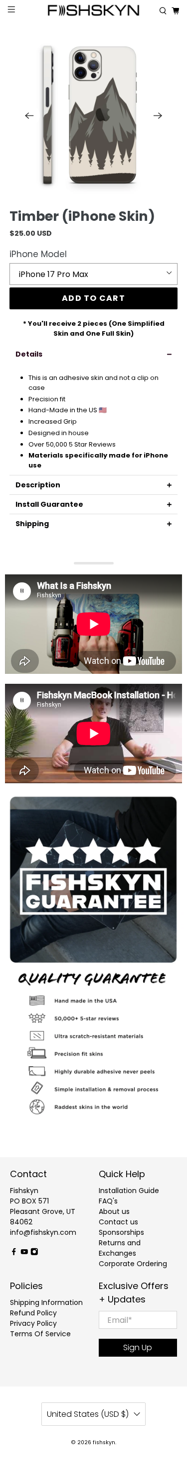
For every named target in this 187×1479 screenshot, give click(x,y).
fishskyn (104, 1442)
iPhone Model (38, 254)
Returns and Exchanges (120, 1248)
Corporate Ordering (133, 1264)
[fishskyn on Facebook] (14, 1253)
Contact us (118, 1222)
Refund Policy (33, 1313)
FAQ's (108, 1201)
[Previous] (29, 115)
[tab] (93, 354)
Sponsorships (121, 1232)
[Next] (158, 115)
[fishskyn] (94, 11)
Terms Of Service (40, 1334)
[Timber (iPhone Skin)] (93, 115)
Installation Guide (129, 1191)
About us (114, 1211)
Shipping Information (46, 1302)
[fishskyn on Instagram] (34, 1253)
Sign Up (137, 1347)
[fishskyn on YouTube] (24, 1253)
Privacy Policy (33, 1323)
